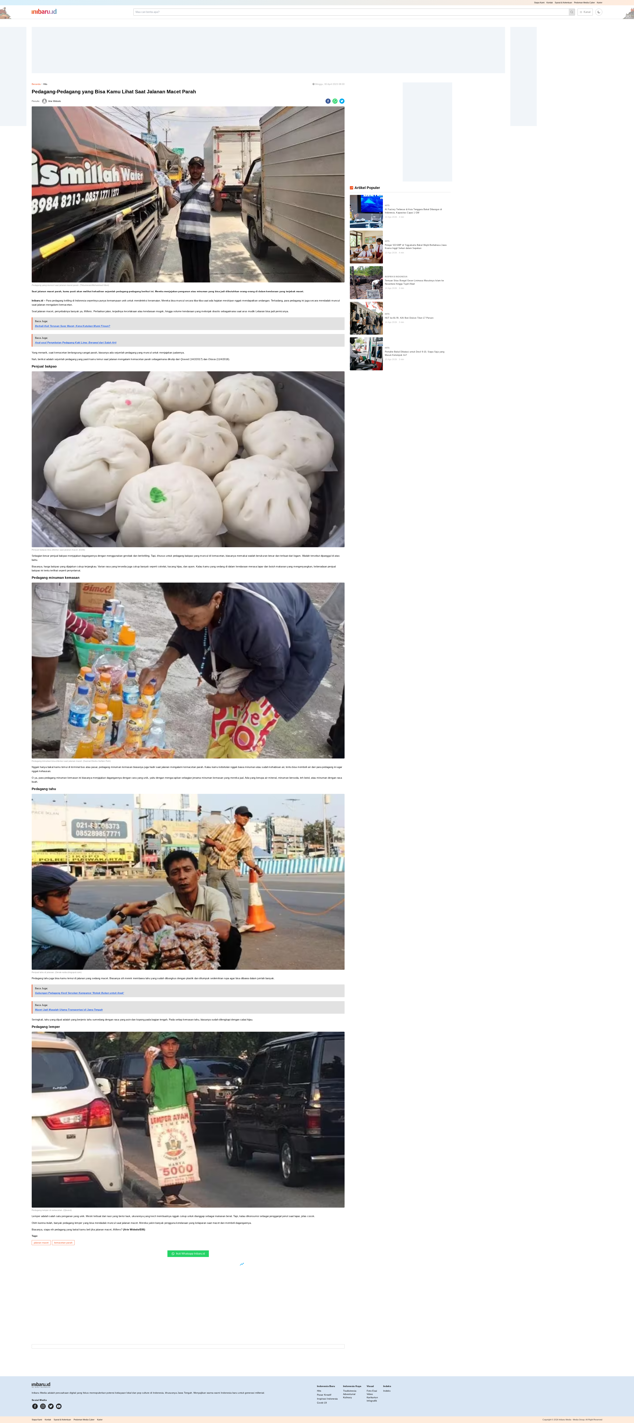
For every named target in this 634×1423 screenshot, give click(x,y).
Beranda (36, 84)
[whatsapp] (335, 101)
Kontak (549, 2)
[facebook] (328, 101)
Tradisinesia (349, 1390)
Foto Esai (372, 1390)
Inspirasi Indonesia (327, 1398)
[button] (598, 12)
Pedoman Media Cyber (584, 2)
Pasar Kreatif (324, 1394)
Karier (599, 2)
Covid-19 (322, 1402)
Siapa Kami (539, 2)
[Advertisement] (131, 50)
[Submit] (572, 12)
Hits (45, 84)
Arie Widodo (54, 101)
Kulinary (347, 1397)
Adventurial (349, 1394)
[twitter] (342, 101)
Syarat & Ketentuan (563, 2)
